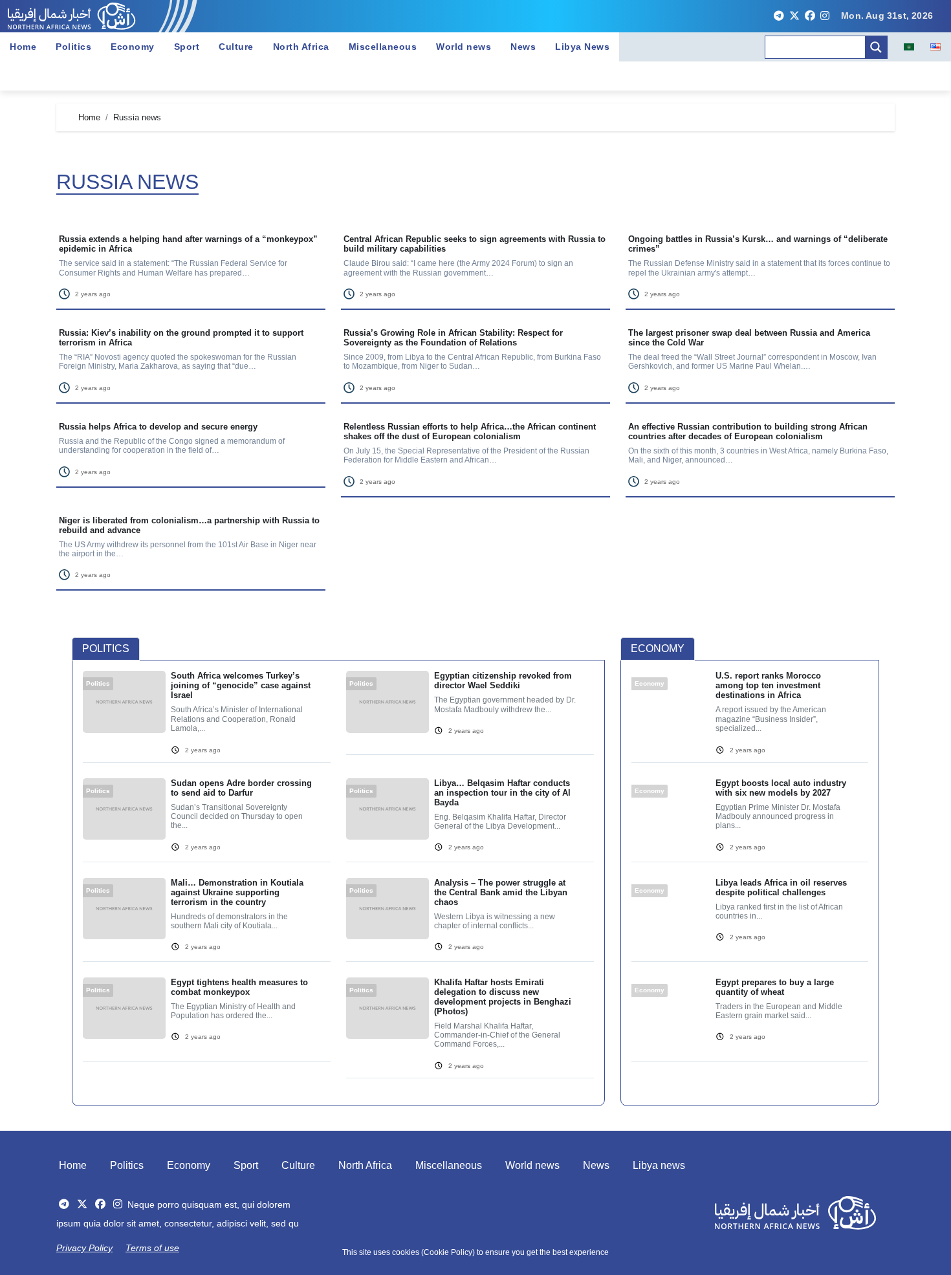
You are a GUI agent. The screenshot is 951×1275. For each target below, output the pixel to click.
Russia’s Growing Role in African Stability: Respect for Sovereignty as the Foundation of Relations (453, 337)
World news (463, 46)
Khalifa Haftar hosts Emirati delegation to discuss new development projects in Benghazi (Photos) (502, 996)
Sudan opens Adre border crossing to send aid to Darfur (241, 788)
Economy (133, 46)
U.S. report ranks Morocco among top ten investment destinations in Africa (768, 685)
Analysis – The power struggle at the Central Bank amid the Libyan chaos (500, 892)
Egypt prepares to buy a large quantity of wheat (775, 987)
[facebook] (810, 16)
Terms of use (152, 1248)
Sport (187, 46)
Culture (236, 46)
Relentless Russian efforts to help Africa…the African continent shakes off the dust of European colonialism (470, 431)
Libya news (659, 1165)
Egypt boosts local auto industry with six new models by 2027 (781, 788)
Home (23, 46)
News (523, 46)
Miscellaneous (383, 46)
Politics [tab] (105, 648)
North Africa (301, 46)
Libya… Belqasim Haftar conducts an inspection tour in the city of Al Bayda (502, 792)
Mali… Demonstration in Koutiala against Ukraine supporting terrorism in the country (237, 892)
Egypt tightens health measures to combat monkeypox (239, 987)
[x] (794, 16)
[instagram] (824, 16)
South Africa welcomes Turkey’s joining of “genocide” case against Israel (241, 685)
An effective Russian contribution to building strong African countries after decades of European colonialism (748, 431)
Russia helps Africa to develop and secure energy (158, 426)
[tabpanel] (338, 882)
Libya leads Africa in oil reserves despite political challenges (781, 887)
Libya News (582, 46)
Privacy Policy (84, 1248)
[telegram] (779, 16)
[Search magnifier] (876, 47)
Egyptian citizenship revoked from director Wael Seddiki (503, 680)
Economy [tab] (657, 648)
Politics (73, 46)
